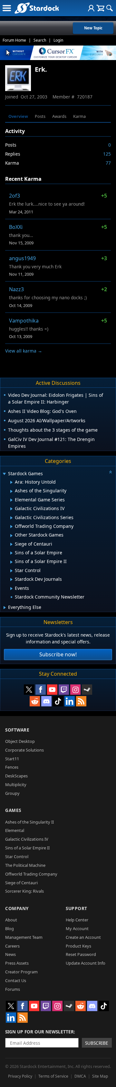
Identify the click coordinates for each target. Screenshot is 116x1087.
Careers (12, 946)
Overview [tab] (18, 116)
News (10, 954)
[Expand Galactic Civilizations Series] (11, 517)
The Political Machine (25, 865)
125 (107, 154)
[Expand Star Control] (11, 570)
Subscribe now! (58, 654)
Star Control (16, 856)
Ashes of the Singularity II (29, 822)
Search (40, 40)
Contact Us (15, 980)
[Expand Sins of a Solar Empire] (11, 553)
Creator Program (21, 972)
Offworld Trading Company (31, 874)
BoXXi (16, 227)
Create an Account (83, 937)
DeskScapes (16, 776)
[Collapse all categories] (110, 472)
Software (17, 730)
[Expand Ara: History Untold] (11, 482)
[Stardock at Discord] (46, 701)
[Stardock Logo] (37, 8)
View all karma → (23, 351)
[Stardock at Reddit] (35, 701)
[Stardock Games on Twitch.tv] (64, 689)
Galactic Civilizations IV (26, 839)
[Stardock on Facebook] (40, 689)
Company (17, 908)
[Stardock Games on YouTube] (52, 689)
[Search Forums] (109, 8)
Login (58, 40)
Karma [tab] (79, 116)
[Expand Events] (11, 588)
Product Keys (78, 946)
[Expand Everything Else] (5, 607)
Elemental (14, 830)
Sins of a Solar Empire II (27, 848)
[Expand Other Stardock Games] (11, 535)
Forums (12, 989)
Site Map (100, 1076)
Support (76, 908)
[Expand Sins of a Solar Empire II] (11, 562)
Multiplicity (15, 784)
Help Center (77, 920)
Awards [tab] (59, 116)
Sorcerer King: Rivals (24, 891)
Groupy (12, 793)
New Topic (93, 28)
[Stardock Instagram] (75, 689)
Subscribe (96, 1043)
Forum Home (14, 40)
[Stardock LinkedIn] (69, 701)
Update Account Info (85, 963)
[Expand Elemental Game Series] (11, 500)
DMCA (80, 1076)
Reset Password (81, 954)
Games (13, 810)
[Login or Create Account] (91, 8)
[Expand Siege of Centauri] (11, 544)
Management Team (24, 937)
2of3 (14, 195)
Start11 (12, 759)
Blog (9, 928)
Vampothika (24, 320)
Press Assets (17, 963)
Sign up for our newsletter (39, 1032)
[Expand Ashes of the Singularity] (11, 491)
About (11, 920)
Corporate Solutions (24, 750)
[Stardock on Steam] (87, 689)
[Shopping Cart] (100, 8)
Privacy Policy (20, 1076)
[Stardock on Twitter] (29, 689)
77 (108, 163)
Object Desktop (20, 741)
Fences (11, 767)
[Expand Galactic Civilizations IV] (11, 508)
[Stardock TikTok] (58, 701)
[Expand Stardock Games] (4, 474)
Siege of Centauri (21, 883)
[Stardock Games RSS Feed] (81, 701)
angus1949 (22, 258)
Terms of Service (53, 1076)
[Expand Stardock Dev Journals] (11, 579)
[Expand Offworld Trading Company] (11, 526)
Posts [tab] (40, 116)
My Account (77, 928)
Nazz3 (16, 289)
